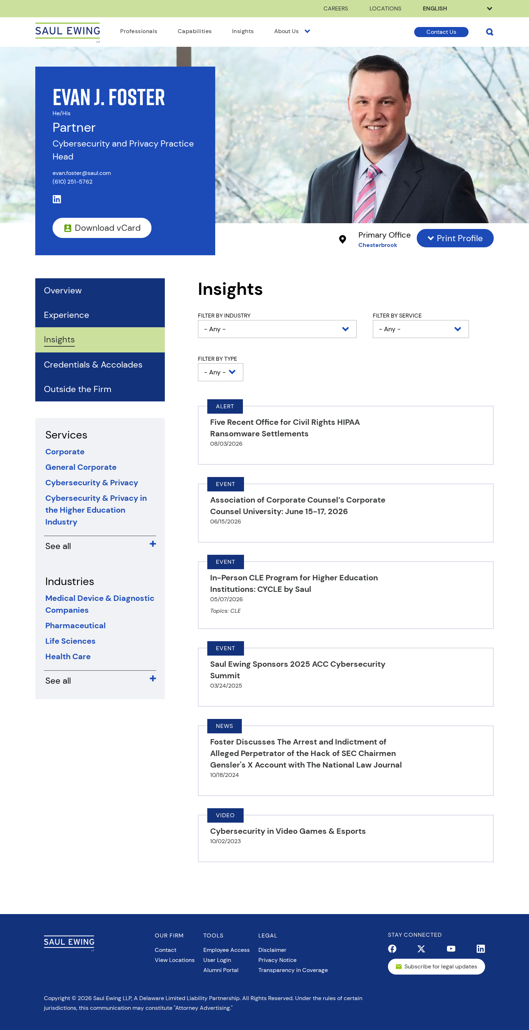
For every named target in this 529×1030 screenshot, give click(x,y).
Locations (385, 8)
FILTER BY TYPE (217, 359)
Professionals (139, 31)
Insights (243, 31)
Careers (336, 8)
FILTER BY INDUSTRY (224, 315)
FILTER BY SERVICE (397, 315)
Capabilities (195, 31)
